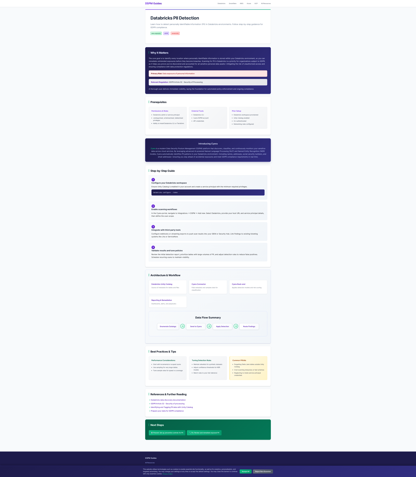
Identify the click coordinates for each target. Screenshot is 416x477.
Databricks (221, 3)
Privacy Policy (168, 474)
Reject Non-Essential (263, 471)
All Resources (266, 3)
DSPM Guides (153, 3)
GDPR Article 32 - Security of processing (167, 404)
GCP (256, 3)
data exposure (156, 33)
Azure (249, 3)
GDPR (166, 33)
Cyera (153, 148)
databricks (175, 33)
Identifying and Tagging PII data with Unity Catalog (172, 407)
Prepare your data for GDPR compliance (167, 411)
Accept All (245, 471)
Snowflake (232, 3)
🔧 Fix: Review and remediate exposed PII (204, 433)
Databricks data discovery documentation (168, 400)
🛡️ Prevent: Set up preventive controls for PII (167, 433)
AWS (241, 3)
